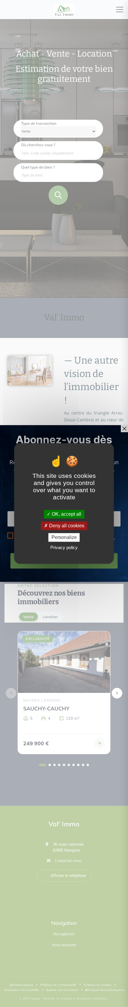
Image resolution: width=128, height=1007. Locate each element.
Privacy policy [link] (64, 547)
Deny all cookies (66, 525)
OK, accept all (66, 514)
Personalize (64, 537)
